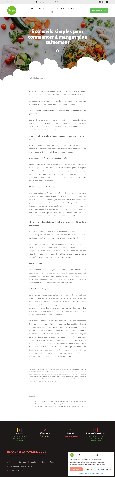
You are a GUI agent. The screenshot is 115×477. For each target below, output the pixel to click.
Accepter (76, 469)
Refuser (89, 469)
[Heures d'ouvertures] (96, 430)
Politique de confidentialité (96, 473)
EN (52, 12)
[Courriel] (70, 430)
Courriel (70, 433)
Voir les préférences (104, 469)
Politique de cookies (84, 473)
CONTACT (72, 9)
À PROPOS (30, 9)
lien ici (64, 130)
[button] (111, 455)
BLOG (63, 9)
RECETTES (54, 9)
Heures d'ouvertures (95, 433)
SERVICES (41, 9)
